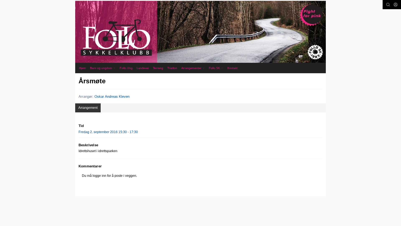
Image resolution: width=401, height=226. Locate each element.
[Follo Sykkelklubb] (200, 32)
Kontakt (232, 68)
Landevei (143, 68)
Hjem (82, 68)
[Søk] (388, 4)
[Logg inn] (395, 4)
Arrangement (88, 107)
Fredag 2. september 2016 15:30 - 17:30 (108, 132)
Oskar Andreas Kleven (111, 97)
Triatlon (172, 68)
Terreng (158, 68)
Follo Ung (126, 68)
